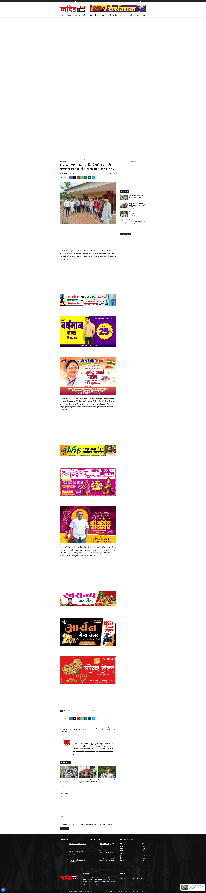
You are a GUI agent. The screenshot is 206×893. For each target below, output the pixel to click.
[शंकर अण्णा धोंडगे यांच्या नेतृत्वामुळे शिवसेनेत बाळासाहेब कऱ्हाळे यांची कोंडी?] (64, 853)
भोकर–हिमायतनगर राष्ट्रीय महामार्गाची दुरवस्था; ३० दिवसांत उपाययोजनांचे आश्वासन (137, 220)
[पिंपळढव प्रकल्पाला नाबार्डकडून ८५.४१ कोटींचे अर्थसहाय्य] (107, 772)
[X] (143, 1)
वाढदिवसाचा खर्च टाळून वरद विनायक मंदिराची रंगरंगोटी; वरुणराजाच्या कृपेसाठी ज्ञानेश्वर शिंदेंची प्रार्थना (88, 781)
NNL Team (65, 173)
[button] (144, 15)
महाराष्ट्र (64, 161)
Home (61, 159)
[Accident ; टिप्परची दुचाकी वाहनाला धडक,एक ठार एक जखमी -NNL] (94, 845)
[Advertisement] (103, 29)
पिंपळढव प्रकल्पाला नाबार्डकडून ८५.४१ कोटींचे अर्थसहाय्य (106, 780)
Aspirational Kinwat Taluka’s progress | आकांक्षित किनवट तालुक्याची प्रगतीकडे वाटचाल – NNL (107, 852)
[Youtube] (145, 1)
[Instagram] (136, 1)
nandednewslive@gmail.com (95, 885)
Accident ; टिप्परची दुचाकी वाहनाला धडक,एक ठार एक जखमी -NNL (106, 844)
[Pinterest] (78, 177)
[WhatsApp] (82, 177)
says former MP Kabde (91, 711)
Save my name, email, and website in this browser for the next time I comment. (87, 825)
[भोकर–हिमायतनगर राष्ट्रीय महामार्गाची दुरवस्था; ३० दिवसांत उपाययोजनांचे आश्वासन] (124, 222)
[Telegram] (141, 1)
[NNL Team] (61, 173)
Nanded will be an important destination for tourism (74, 711)
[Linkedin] (138, 1)
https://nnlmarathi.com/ (77, 741)
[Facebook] (134, 1)
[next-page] (64, 787)
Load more (132, 228)
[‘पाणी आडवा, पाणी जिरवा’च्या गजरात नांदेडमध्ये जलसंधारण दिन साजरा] (69, 772)
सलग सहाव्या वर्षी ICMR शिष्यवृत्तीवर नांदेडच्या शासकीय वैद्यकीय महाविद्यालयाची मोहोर (77, 844)
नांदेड (64, 159)
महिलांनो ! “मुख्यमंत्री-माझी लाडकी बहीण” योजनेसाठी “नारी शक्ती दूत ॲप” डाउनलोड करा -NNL (107, 860)
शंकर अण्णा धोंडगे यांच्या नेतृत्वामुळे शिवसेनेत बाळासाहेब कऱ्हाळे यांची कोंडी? (77, 852)
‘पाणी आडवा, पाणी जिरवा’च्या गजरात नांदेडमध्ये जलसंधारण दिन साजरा (68, 780)
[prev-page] (61, 787)
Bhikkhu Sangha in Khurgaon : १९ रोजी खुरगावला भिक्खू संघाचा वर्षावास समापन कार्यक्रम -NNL (103, 729)
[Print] (89, 177)
